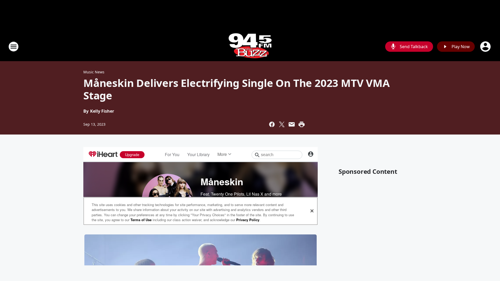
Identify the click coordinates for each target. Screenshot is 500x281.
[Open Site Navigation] (13, 46)
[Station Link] (250, 46)
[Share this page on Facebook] (272, 124)
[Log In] (486, 46)
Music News (93, 71)
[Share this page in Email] (291, 124)
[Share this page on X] (281, 124)
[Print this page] (301, 124)
